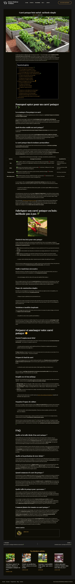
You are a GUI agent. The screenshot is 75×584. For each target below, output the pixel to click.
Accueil (26, 2)
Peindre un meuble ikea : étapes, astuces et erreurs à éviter (29, 565)
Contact (48, 2)
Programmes (37, 2)
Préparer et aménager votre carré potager (26, 81)
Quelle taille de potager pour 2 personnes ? (28, 94)
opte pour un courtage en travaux (29, 200)
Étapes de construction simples (26, 78)
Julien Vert (26, 531)
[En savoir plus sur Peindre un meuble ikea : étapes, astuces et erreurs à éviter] (26, 557)
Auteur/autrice (21, 97)
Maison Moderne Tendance (13, 2)
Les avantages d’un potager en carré (27, 69)
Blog (43, 2)
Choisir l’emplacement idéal (25, 82)
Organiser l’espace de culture (26, 87)
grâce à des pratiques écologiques (45, 395)
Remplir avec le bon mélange (26, 85)
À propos (31, 2)
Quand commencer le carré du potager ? (28, 93)
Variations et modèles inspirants (26, 79)
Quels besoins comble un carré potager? (28, 70)
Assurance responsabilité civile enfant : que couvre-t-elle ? (45, 565)
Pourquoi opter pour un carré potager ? (26, 67)
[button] (44, 2)
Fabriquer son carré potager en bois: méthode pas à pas (29, 73)
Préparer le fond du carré (25, 84)
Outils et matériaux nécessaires (26, 76)
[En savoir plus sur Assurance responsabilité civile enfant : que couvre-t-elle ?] (42, 557)
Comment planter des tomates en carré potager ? (30, 96)
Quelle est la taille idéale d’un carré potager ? (29, 90)
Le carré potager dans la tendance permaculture (29, 72)
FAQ (19, 88)
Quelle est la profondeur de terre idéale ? (28, 91)
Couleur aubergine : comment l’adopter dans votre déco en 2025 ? (61, 565)
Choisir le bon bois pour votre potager (27, 75)
